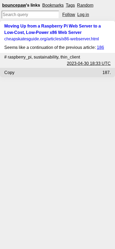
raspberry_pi (20, 57)
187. (106, 72)
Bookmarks (53, 5)
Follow (68, 14)
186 (100, 47)
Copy (9, 72)
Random (85, 5)
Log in (83, 14)
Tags (70, 5)
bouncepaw (14, 5)
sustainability (46, 57)
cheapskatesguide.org (51, 39)
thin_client (70, 57)
